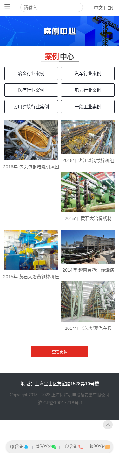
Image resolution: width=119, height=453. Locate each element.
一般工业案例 (88, 106)
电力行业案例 (88, 90)
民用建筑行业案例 (31, 106)
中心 (67, 56)
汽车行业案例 (88, 73)
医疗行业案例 (31, 90)
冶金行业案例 (31, 73)
